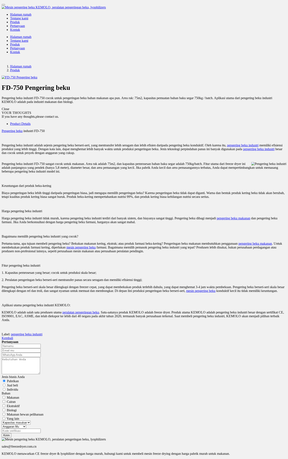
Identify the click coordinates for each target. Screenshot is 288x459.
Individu (12, 389)
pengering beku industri (242, 145)
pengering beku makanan (233, 218)
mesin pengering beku (81, 247)
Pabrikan (13, 381)
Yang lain (13, 418)
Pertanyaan (17, 26)
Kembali (7, 338)
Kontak (15, 29)
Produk (15, 22)
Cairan (11, 402)
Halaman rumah (20, 14)
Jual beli (12, 385)
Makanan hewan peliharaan (25, 414)
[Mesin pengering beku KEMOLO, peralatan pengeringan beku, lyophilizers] (144, 7)
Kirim (6, 435)
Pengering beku (12, 131)
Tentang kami (19, 18)
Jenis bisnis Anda (13, 377)
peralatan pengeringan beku (80, 312)
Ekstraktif (13, 406)
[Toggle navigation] (3, 4)
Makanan (13, 397)
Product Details (20, 124)
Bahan (6, 393)
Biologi (12, 410)
